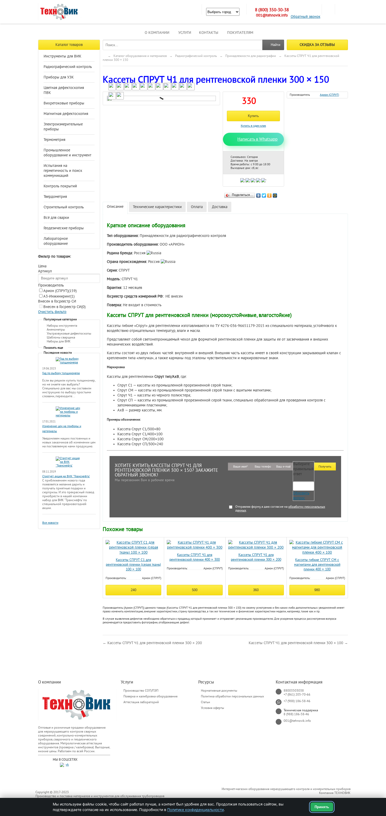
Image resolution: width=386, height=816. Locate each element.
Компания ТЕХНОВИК (335, 793)
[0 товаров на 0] (328, 9)
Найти (275, 45)
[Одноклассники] (269, 194)
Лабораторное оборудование (56, 241)
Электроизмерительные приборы (63, 126)
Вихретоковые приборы (64, 103)
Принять (322, 807)
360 (256, 590)
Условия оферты (212, 708)
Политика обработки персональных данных (232, 696)
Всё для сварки (56, 217)
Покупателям (240, 32)
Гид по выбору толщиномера (61, 373)
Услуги (184, 32)
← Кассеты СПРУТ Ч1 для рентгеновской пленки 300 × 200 (152, 643)
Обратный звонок (305, 16)
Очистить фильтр (52, 312)
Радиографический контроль (68, 67)
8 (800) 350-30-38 (272, 10)
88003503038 (294, 690)
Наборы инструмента (62, 325)
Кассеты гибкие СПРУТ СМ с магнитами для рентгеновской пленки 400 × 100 (317, 564)
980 (317, 590)
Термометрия (54, 139)
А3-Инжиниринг (59, 296)
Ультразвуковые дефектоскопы (69, 333)
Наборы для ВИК (59, 341)
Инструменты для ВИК (62, 56)
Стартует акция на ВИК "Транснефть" (66, 476)
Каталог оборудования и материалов (140, 56)
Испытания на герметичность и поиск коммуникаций (63, 170)
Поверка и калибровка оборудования (150, 696)
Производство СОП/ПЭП (140, 690)
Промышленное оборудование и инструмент (67, 152)
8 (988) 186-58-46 (296, 714)
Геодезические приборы (64, 228)
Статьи (205, 702)
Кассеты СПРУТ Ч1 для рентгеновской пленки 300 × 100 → (298, 643)
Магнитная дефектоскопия (66, 114)
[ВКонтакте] (258, 194)
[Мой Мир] (275, 194)
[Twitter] (264, 194)
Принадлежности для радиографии (250, 56)
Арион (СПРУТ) (60, 291)
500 (195, 590)
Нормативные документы (219, 690)
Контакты (208, 32)
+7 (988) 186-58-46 (297, 701)
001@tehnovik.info (272, 15)
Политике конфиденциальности (195, 809)
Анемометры (56, 329)
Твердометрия (55, 196)
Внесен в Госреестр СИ (64, 307)
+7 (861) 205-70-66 (297, 694)
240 (133, 590)
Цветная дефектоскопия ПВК (64, 90)
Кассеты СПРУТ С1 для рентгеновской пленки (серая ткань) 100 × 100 (133, 564)
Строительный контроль (64, 207)
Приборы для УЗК (59, 77)
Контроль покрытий (60, 186)
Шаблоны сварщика (61, 337)
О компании (157, 32)
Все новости (50, 522)
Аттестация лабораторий (141, 702)
